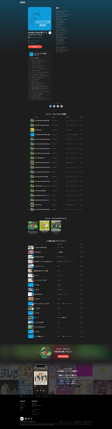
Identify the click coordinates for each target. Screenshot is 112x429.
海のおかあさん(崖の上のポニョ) (38, 82)
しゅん (58, 327)
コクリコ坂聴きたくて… (39, 336)
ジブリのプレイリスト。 (39, 266)
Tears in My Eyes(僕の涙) (40, 190)
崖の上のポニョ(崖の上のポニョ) (38, 84)
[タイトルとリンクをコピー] (58, 106)
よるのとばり (37, 299)
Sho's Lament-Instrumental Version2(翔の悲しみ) (45, 181)
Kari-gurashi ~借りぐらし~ (71, 162)
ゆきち (58, 331)
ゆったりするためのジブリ (40, 327)
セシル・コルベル (38, 37)
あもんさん (59, 298)
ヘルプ (21, 409)
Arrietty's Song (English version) (42, 162)
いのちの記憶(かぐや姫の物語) (37, 93)
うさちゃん (59, 312)
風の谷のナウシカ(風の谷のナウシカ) (38, 60)
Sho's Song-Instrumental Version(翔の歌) (44, 209)
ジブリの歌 (36, 313)
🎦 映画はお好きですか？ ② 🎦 (41, 270)
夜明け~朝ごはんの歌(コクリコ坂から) (39, 89)
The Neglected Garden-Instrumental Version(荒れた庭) (47, 167)
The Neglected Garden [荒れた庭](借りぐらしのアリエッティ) (43, 86)
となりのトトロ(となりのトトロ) (38, 65)
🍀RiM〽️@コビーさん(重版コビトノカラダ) (65, 261)
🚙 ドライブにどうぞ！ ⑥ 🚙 (40, 280)
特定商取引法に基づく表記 (88, 421)
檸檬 (58, 266)
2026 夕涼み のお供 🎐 (39, 256)
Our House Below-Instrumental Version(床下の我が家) (46, 148)
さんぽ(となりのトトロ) (36, 63)
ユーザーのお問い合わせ (35, 409)
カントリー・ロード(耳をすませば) (38, 68)
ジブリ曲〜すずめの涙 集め (40, 247)
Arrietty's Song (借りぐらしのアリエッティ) (49, 396)
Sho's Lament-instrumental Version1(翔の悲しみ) (45, 172)
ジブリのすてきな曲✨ (39, 322)
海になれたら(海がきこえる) (37, 67)
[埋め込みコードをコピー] (61, 106)
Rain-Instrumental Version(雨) (41, 176)
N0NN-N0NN (59, 289)
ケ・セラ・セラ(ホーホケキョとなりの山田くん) (40, 72)
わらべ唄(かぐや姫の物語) (36, 95)
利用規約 (61, 421)
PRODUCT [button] (22, 401)
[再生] (50, 32)
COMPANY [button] (34, 401)
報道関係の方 (34, 411)
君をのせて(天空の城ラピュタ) (37, 61)
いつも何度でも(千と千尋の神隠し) (38, 74)
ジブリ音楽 (36, 285)
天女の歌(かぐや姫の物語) (36, 96)
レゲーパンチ (59, 275)
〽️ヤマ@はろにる (60, 256)
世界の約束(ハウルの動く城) (37, 77)
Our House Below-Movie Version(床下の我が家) (45, 144)
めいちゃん (59, 322)
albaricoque (59, 284)
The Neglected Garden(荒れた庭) (42, 120)
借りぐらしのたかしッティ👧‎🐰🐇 (41, 303)
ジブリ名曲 (36, 331)
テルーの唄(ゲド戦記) (35, 79)
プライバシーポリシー (68, 421)
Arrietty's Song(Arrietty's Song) (42, 125)
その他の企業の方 (34, 414)
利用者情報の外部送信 (77, 421)
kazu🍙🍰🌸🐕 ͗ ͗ (60, 252)
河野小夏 (59, 308)
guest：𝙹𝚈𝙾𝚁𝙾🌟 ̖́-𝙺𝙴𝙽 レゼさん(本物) (64, 303)
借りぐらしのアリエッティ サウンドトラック (74, 120)
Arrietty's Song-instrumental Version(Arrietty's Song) (46, 139)
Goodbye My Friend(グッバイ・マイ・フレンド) (45, 195)
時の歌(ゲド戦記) (35, 81)
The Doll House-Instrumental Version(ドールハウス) (46, 153)
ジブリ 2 (36, 317)
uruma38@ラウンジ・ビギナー (63, 294)
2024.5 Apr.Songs (38, 294)
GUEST (58, 270)
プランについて (23, 405)
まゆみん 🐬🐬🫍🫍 (60, 247)
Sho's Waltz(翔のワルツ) (40, 158)
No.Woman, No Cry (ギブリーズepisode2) (39, 75)
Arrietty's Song (38, 130)
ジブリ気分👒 (37, 308)
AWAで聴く (35, 46)
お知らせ (21, 407)
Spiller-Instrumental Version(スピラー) (43, 200)
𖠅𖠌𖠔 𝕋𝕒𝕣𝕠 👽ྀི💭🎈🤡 (61, 317)
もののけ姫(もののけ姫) (36, 70)
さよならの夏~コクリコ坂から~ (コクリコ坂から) (41, 91)
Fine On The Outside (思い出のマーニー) (39, 98)
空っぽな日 (36, 289)
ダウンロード (22, 403)
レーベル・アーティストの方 (36, 412)
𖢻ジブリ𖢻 (36, 275)
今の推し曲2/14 (37, 252)
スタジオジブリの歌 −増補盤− (40, 53)
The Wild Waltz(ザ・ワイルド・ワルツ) (43, 186)
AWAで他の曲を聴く (63, 356)
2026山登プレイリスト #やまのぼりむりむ (43, 261)
